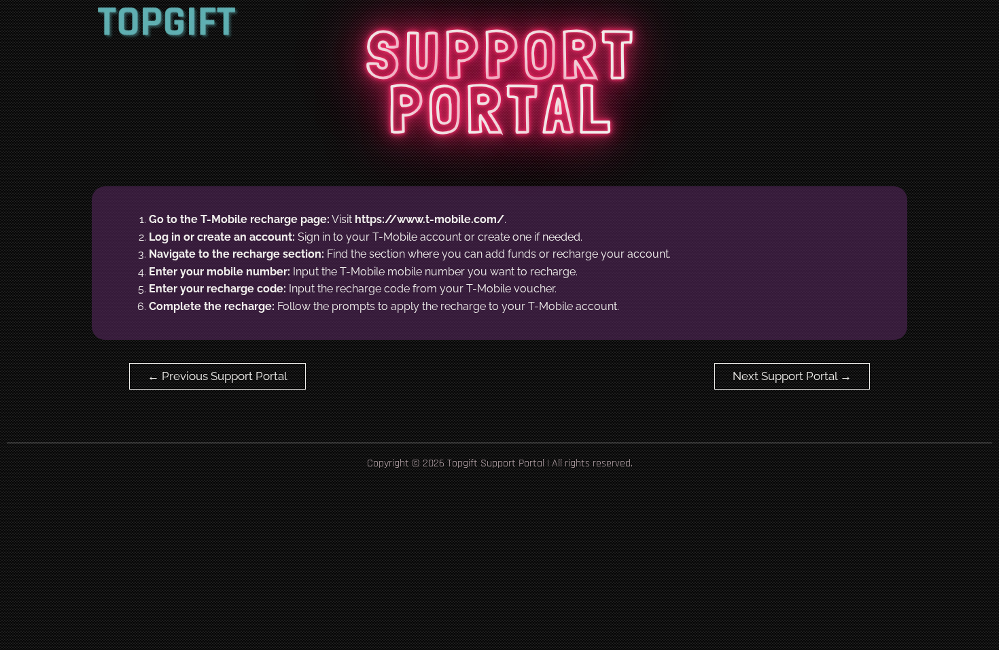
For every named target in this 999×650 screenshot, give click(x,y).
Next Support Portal (792, 376)
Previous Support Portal (217, 376)
